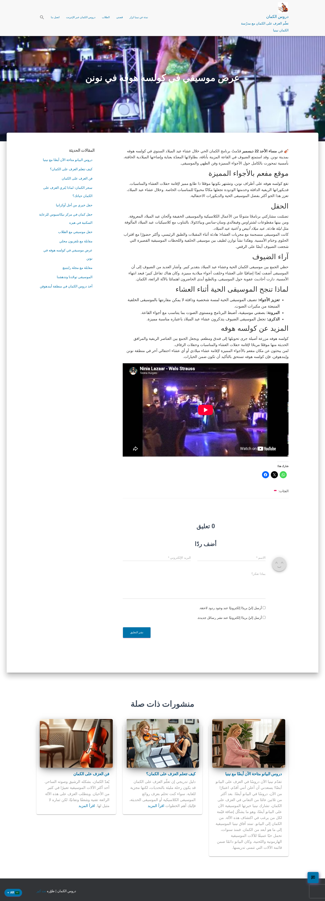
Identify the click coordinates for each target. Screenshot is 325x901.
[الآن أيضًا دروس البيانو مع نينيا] (248, 743)
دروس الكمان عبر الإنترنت (80, 17)
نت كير (41, 891)
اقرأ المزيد (156, 806)
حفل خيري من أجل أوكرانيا (74, 205)
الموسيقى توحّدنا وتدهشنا (74, 277)
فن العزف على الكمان (77, 178)
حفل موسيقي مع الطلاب (75, 232)
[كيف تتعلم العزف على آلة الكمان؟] (162, 743)
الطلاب (106, 17)
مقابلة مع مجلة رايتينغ (77, 268)
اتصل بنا (55, 17)
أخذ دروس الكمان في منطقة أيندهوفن (66, 286)
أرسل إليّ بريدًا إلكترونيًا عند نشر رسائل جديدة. (229, 618)
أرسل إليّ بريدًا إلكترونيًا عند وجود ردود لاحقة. (230, 608)
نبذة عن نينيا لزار (139, 17)
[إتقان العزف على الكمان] (76, 743)
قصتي (119, 17)
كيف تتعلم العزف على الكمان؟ (71, 169)
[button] (42, 18)
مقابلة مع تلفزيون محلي (75, 241)
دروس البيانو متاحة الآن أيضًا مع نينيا (67, 160)
